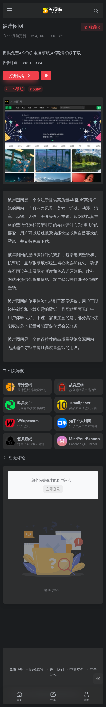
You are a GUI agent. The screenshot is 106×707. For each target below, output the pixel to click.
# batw (35, 89)
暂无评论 (17, 457)
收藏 (94, 27)
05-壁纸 (17, 88)
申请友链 (76, 669)
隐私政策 (36, 669)
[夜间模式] (98, 678)
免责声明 (16, 669)
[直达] (49, 387)
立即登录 (53, 488)
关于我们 (56, 669)
